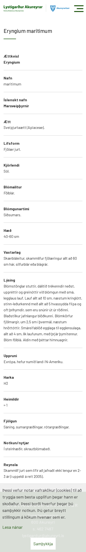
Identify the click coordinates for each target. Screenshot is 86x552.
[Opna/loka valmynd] (78, 8)
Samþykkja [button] (43, 543)
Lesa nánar (12, 527)
